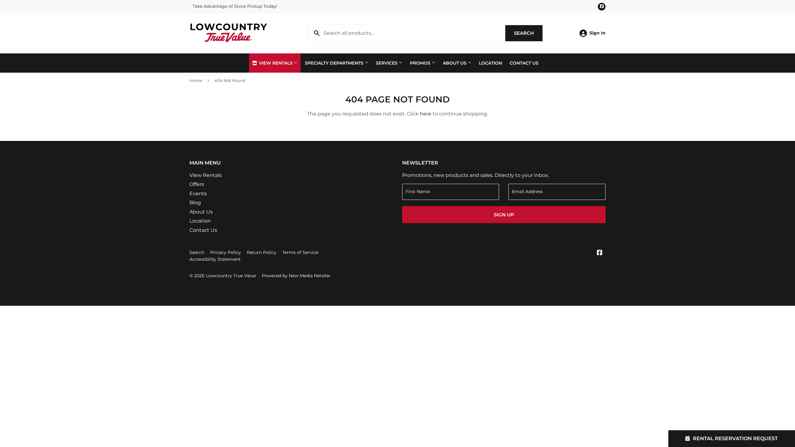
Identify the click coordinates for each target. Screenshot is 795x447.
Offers (196, 184)
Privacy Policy (225, 252)
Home (195, 80)
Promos (421, 63)
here (425, 114)
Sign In (597, 32)
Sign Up (504, 215)
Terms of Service (300, 252)
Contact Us (524, 63)
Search (528, 33)
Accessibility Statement (215, 259)
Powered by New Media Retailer (296, 275)
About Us (455, 63)
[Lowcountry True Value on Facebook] (599, 253)
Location (490, 63)
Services (387, 63)
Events (198, 193)
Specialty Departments (335, 63)
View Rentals (276, 63)
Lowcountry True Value (231, 275)
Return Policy (261, 252)
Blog (195, 202)
